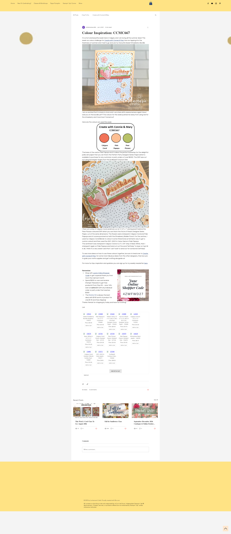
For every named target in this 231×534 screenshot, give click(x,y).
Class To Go (85, 15)
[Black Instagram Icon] (216, 3)
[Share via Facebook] (83, 384)
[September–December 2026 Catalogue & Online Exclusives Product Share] (145, 410)
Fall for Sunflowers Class (113, 421)
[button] (150, 3)
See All (156, 400)
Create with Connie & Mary (101, 15)
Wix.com (117, 500)
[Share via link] (87, 384)
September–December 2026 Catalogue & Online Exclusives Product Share (144, 422)
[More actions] (148, 27)
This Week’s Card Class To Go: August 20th (84, 422)
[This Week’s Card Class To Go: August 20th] (86, 410)
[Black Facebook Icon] (208, 3)
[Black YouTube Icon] (212, 3)
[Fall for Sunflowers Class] (116, 410)
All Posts (75, 15)
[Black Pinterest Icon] (220, 3)
